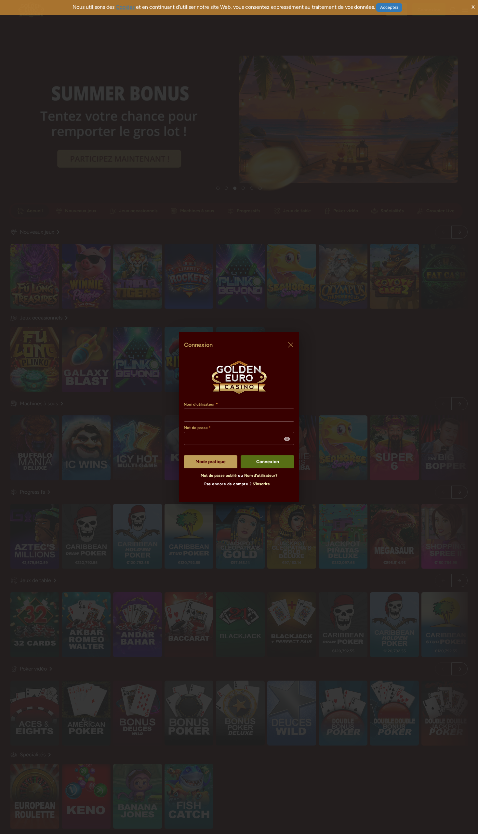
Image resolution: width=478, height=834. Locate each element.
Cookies (125, 7)
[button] (287, 439)
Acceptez (389, 7)
